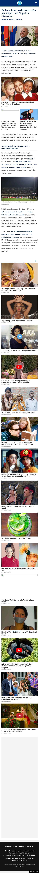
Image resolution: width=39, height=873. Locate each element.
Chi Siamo (8, 846)
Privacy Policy (19, 846)
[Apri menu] (36, 3)
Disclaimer (30, 846)
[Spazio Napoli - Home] (19, 3)
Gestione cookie (34, 871)
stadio (30, 159)
